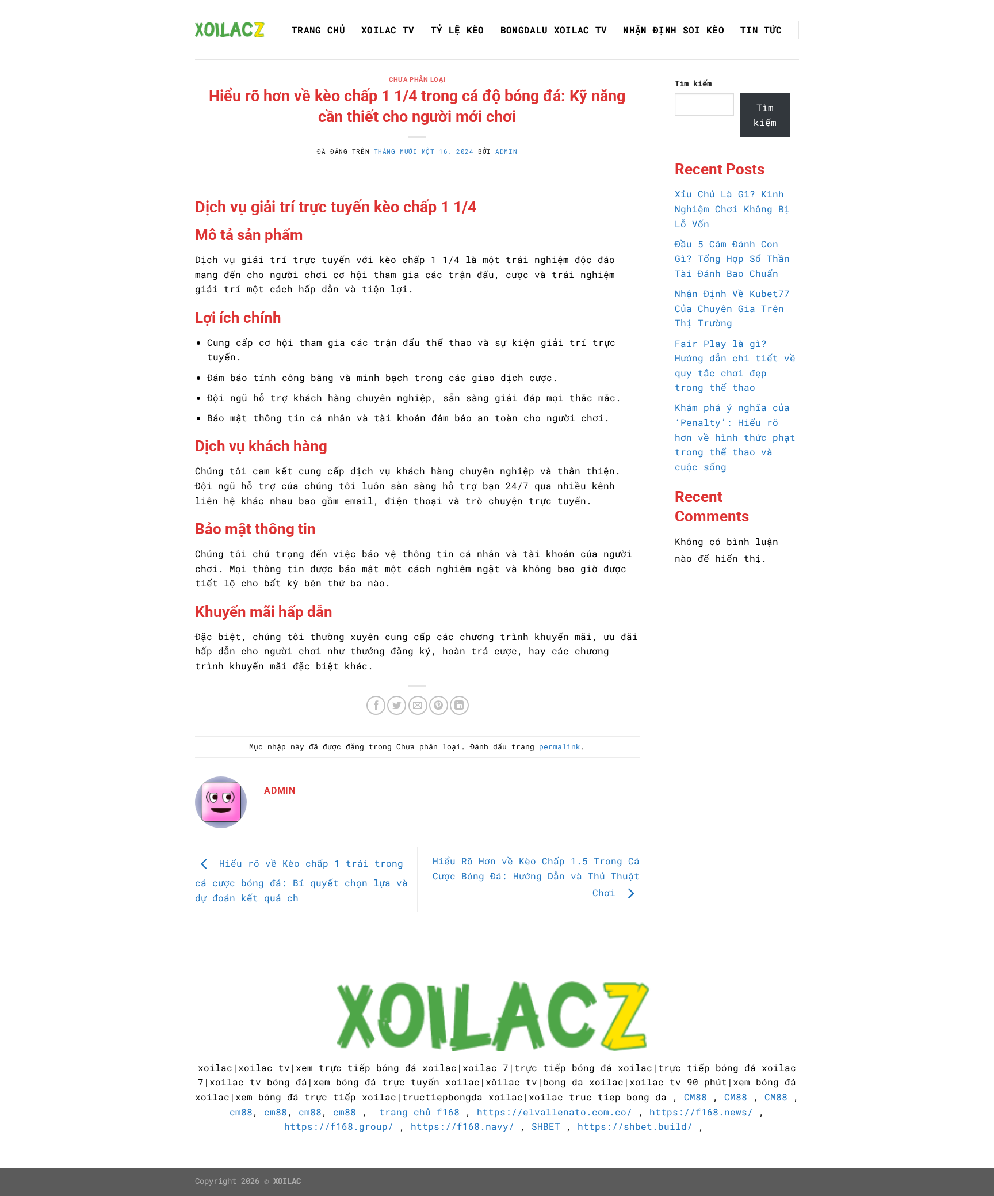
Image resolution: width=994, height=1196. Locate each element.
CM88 (695, 1097)
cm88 (241, 1112)
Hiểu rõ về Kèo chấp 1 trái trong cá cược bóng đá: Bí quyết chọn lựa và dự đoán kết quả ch (301, 881)
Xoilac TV (388, 30)
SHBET (546, 1126)
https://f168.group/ (338, 1126)
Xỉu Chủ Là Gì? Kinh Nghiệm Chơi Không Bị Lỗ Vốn (732, 208)
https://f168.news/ (701, 1112)
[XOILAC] (230, 29)
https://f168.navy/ (462, 1126)
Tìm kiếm (693, 83)
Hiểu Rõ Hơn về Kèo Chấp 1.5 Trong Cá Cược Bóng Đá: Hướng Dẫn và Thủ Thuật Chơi (536, 877)
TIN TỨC (761, 30)
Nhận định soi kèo (673, 30)
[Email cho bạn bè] (417, 705)
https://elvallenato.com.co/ (554, 1112)
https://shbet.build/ (635, 1126)
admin (506, 151)
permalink (559, 746)
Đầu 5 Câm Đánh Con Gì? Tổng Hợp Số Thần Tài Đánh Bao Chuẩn (732, 258)
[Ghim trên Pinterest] (438, 705)
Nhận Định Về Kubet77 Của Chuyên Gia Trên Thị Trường (732, 308)
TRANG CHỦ (318, 30)
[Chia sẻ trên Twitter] (396, 705)
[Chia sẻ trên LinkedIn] (459, 705)
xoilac (215, 1067)
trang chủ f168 (419, 1112)
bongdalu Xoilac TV (553, 30)
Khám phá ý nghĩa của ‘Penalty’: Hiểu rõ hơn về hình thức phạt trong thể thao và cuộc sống (735, 436)
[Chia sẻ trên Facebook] (375, 705)
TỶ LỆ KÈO (457, 30)
